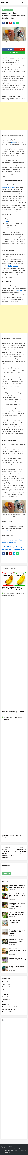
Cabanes (4, 987)
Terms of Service (8, 1150)
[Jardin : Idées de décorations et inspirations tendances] (5, 912)
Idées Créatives (6, 992)
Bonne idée (5, 2)
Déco (3, 989)
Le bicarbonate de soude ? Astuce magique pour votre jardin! (17, 895)
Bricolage (4, 984)
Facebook (7, 531)
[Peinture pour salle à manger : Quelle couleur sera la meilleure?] (5, 930)
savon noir (20, 290)
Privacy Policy (8, 1148)
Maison (4, 9)
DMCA (17, 1150)
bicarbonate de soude (8, 187)
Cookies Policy (17, 1148)
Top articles (5, 1012)
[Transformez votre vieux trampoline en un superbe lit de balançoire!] (5, 939)
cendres (13, 142)
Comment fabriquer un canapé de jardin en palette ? (17, 958)
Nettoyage (10, 9)
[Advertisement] (14, 116)
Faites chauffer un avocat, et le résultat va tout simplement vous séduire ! (17, 904)
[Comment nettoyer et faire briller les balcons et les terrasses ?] (14, 651)
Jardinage (5, 994)
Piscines (4, 1002)
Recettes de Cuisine (8, 1007)
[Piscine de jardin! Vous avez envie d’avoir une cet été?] (5, 885)
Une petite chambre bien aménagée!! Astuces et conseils (16, 922)
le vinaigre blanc (13, 266)
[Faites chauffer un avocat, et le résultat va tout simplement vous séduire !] (5, 903)
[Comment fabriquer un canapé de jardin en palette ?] (5, 958)
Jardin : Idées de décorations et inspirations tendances (17, 913)
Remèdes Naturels (7, 1009)
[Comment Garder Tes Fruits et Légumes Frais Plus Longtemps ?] (14, 578)
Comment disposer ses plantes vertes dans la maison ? (17, 950)
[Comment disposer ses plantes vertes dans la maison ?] (5, 949)
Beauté (4, 982)
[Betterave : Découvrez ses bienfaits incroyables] (14, 775)
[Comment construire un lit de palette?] (5, 966)
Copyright (23, 1150)
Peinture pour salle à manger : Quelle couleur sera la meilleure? (17, 931)
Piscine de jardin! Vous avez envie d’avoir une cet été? (17, 886)
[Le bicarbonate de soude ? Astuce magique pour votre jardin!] (5, 894)
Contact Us (7, 1152)
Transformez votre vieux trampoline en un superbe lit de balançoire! (17, 941)
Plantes (4, 1004)
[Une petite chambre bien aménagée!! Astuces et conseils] (5, 921)
